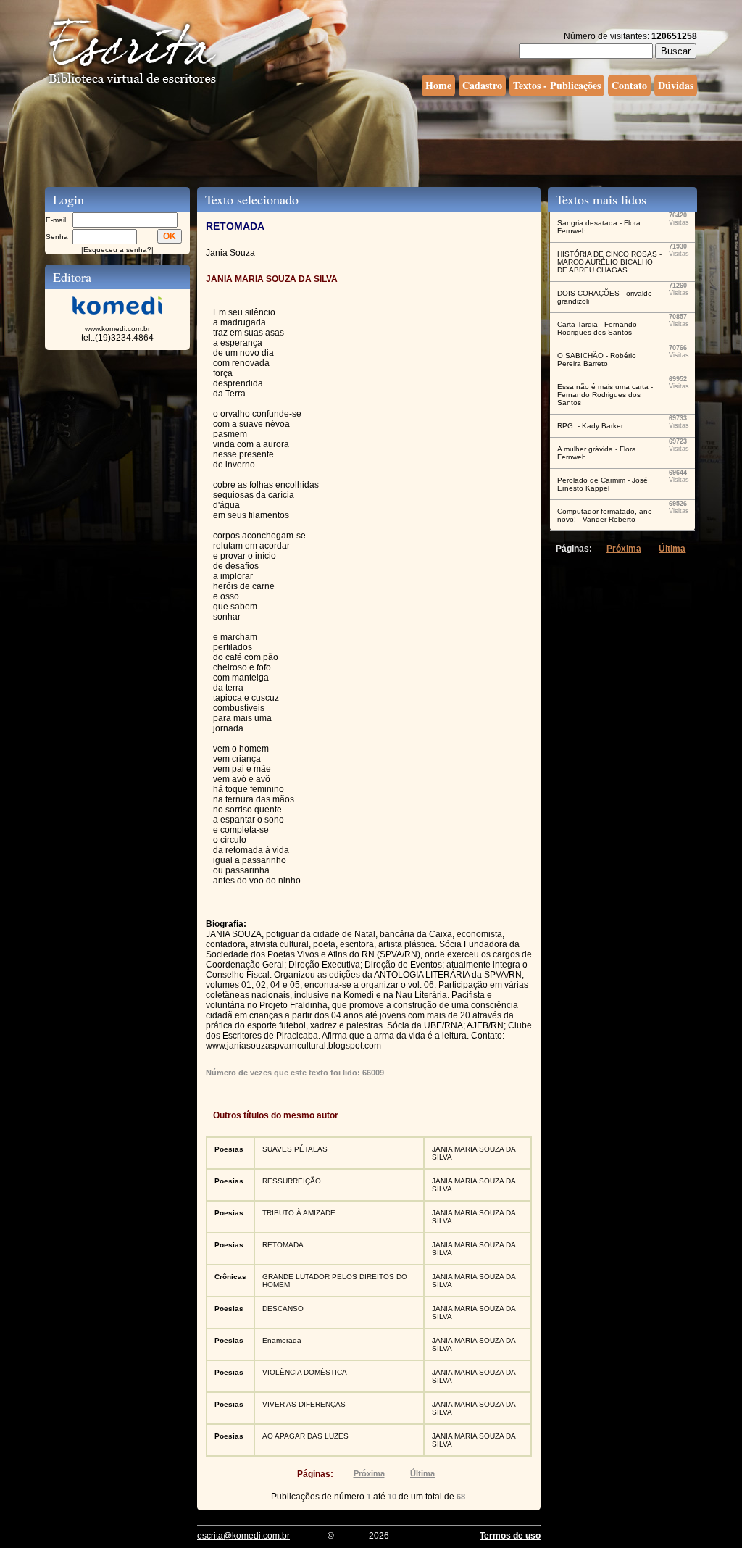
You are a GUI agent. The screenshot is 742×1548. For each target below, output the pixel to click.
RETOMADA (283, 1245)
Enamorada (281, 1340)
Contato (629, 85)
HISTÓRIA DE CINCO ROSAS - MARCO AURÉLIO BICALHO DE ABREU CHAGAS (609, 262)
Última (422, 1473)
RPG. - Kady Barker (590, 426)
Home (438, 85)
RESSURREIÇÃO (291, 1181)
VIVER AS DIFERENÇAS (304, 1404)
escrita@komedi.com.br (243, 1536)
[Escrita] (132, 84)
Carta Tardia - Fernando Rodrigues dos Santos (597, 328)
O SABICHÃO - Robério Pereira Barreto (596, 359)
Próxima (369, 1473)
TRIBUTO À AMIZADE (298, 1213)
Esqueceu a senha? (117, 250)
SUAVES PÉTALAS (295, 1149)
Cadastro (482, 85)
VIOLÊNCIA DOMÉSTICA (304, 1372)
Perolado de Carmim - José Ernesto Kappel (602, 484)
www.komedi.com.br (117, 329)
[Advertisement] (371, 139)
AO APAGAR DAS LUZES (305, 1436)
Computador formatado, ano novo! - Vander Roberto (604, 515)
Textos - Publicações (557, 85)
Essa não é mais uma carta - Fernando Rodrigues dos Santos (605, 395)
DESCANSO (283, 1308)
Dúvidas (675, 85)
